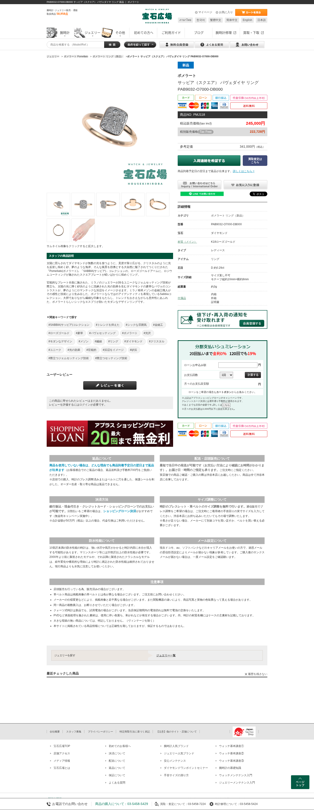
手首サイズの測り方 (176, 775)
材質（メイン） (187, 241)
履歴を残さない (257, 674)
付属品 (182, 298)
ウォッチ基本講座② (231, 753)
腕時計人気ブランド (176, 746)
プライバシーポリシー (100, 731)
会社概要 (55, 731)
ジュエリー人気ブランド (179, 753)
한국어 (201, 20)
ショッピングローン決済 (119, 511)
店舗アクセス (62, 753)
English (247, 20)
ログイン (84, 404)
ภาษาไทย (185, 20)
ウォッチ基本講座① (231, 746)
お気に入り (226, 12)
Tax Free (205, 131)
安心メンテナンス (175, 760)
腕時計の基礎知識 (230, 768)
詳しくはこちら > (243, 171)
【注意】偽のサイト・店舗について (176, 731)
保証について (117, 775)
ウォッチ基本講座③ (231, 760)
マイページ (205, 12)
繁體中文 (215, 20)
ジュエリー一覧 (166, 655)
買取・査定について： (174, 804)
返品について (117, 768)
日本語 (261, 20)
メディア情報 (62, 760)
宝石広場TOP (62, 746)
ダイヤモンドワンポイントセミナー (186, 768)
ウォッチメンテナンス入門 (235, 775)
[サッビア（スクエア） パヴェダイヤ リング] (58, 204)
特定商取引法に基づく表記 (135, 731)
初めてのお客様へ (120, 746)
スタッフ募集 (73, 731)
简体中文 (231, 20)
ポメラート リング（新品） (228, 215)
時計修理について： (227, 804)
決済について (117, 753)
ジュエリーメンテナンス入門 (237, 782)
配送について (117, 760)
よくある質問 (117, 782)
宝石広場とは (62, 768)
